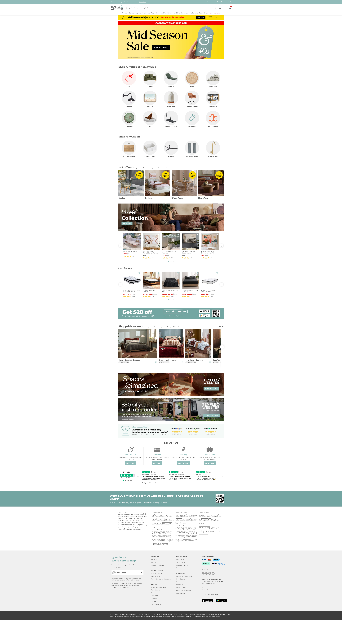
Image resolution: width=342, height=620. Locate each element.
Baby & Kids (213, 106)
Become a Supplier (157, 573)
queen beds (162, 519)
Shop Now (130, 463)
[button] (168, 261)
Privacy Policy (126, 587)
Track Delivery (221, 2)
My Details (154, 559)
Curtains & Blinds (192, 156)
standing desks (185, 537)
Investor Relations (156, 604)
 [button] (221, 246)
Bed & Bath (213, 87)
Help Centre (180, 559)
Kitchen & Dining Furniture (159, 529)
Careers (153, 593)
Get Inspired (183, 463)
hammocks (206, 519)
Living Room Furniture (181, 512)
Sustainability (155, 596)
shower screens (211, 532)
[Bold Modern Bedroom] (198, 343)
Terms (138, 583)
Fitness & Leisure (171, 126)
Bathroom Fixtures (129, 156)
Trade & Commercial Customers (161, 579)
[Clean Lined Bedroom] (171, 343)
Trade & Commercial (208, 2)
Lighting (129, 106)
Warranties (179, 585)
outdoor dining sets (206, 518)
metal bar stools (165, 543)
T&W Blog (154, 598)
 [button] (120, 246)
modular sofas (179, 516)
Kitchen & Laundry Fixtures (150, 157)
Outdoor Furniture (204, 512)
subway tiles (202, 532)
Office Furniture (192, 106)
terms (165, 503)
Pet (150, 126)
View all (220, 326)
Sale (129, 87)
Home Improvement (204, 526)
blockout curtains (203, 534)
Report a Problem (182, 565)
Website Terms (181, 587)
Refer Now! (142, 2)
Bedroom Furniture (157, 512)
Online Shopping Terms (183, 590)
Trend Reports (155, 590)
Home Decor (171, 106)
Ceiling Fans (171, 156)
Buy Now (156, 463)
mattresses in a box (167, 522)
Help (229, 2)
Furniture (150, 87)
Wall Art (150, 106)
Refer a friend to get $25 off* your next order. (128, 2)
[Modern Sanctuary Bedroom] (137, 343)
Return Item (180, 568)
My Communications (157, 565)
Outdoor (171, 87)
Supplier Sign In (155, 576)
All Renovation (213, 156)
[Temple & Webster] (117, 8)
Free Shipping (213, 126)
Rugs (192, 87)
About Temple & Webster (159, 587)
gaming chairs (193, 539)
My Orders (154, 562)
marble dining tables (163, 536)
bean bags (185, 519)
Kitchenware (129, 126)
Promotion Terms (181, 582)
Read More (209, 463)
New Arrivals (192, 126)
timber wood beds (169, 520)
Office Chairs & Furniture (182, 525)
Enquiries (153, 601)
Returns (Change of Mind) (184, 576)
